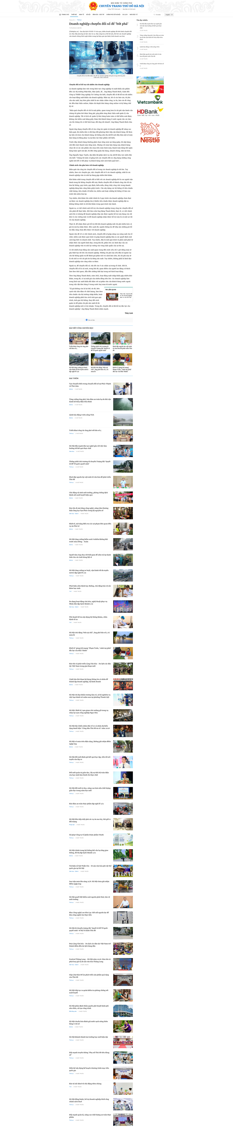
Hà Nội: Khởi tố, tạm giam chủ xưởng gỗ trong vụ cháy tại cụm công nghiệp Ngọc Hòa (88, 711)
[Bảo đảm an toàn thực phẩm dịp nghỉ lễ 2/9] (123, 808)
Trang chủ (65, 14)
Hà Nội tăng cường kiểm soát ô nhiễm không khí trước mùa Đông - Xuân (88, 540)
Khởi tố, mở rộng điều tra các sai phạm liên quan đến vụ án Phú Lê (90, 525)
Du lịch (125, 14)
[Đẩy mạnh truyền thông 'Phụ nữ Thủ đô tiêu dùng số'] (123, 1057)
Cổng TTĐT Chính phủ (114, 9)
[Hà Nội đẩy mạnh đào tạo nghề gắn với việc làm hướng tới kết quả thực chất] (123, 451)
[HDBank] (150, 112)
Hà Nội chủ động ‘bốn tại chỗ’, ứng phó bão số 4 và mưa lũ (99, 369)
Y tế (70, 591)
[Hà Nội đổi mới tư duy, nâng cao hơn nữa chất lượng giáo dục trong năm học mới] (123, 793)
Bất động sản (73, 1011)
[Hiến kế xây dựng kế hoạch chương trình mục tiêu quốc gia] (123, 1073)
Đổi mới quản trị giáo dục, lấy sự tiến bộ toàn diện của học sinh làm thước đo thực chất (89, 774)
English (168, 14)
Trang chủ (72, 20)
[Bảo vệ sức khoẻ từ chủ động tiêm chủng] (123, 1088)
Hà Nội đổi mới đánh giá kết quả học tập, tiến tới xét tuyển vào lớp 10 (89, 758)
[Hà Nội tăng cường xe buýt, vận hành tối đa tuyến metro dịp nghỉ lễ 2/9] (79, 359)
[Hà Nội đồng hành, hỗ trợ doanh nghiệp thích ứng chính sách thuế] (123, 1104)
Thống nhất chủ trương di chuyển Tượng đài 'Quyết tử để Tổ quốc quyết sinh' (100, 348)
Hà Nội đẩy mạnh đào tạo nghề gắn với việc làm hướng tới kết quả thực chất (88, 447)
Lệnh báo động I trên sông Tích (81, 415)
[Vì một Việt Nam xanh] (150, 80)
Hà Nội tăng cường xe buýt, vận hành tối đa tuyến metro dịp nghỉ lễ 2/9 (78, 369)
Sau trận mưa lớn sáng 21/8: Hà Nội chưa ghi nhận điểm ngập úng (89, 882)
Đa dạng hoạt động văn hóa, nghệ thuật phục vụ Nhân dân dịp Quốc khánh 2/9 (88, 602)
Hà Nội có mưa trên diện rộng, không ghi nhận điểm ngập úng (90, 742)
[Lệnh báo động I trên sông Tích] (123, 420)
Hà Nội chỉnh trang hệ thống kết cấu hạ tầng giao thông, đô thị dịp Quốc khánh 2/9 (88, 851)
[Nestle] (150, 133)
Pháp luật (71, 824)
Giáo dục (71, 451)
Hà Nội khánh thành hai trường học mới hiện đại (88, 1037)
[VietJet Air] (150, 89)
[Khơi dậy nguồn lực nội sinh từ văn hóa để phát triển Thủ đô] (122, 338)
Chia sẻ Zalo (91, 320)
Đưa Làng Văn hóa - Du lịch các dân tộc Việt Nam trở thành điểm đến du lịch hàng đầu (90, 945)
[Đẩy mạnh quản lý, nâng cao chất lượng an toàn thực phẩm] (123, 1119)
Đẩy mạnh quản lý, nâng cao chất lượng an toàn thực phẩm (90, 1116)
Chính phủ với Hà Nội (113, 14)
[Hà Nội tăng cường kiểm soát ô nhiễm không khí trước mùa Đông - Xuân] (123, 544)
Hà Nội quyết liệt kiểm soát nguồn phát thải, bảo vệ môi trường (89, 898)
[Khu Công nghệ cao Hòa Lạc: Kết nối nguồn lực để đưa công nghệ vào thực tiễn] (123, 917)
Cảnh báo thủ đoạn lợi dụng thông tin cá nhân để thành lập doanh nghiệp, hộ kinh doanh (88, 680)
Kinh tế (81, 14)
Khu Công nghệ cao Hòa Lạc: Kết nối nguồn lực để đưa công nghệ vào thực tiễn (89, 914)
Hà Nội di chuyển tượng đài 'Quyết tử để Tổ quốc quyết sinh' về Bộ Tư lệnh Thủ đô (88, 929)
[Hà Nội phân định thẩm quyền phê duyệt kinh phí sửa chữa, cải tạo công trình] (123, 1011)
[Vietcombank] (150, 99)
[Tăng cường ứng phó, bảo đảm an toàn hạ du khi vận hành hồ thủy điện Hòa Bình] (123, 404)
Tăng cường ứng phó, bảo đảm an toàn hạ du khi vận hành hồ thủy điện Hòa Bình (90, 400)
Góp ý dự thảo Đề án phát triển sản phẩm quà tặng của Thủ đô (89, 976)
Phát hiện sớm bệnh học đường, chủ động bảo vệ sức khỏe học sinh (90, 587)
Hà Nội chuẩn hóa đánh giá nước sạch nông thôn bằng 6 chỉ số (88, 1022)
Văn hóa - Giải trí (98, 14)
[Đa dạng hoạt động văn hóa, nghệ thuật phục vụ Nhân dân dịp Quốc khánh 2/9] (123, 606)
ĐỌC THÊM (73, 378)
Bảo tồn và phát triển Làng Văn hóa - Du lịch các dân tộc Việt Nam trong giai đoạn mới (90, 665)
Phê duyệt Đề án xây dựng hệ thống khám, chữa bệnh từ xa (88, 618)
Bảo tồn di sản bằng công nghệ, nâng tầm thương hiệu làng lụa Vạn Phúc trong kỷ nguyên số (88, 509)
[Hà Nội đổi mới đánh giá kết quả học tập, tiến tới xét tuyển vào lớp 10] (123, 762)
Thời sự (74, 14)
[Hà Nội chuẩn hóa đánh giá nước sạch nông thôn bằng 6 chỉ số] (123, 1026)
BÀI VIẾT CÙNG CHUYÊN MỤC (81, 328)
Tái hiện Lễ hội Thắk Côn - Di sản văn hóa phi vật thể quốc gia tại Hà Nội (90, 867)
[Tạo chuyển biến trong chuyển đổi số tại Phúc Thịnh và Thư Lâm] (123, 388)
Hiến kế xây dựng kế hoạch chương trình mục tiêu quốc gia (89, 1069)
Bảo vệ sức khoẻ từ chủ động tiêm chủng (85, 1084)
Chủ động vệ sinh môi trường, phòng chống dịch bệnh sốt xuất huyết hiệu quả (88, 494)
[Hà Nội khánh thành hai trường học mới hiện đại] (123, 1042)
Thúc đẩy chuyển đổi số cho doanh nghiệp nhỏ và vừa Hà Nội (126, 295)
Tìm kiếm (158, 14)
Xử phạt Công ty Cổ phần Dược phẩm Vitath (86, 835)
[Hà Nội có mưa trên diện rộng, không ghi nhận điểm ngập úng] (123, 746)
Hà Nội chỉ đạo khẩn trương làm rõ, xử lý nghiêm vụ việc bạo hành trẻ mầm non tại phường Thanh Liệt (89, 696)
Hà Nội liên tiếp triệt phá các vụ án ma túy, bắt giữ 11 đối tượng (90, 820)
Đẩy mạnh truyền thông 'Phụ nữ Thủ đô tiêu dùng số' (89, 1053)
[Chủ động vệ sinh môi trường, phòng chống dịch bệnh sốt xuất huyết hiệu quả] (123, 497)
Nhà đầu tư (134, 14)
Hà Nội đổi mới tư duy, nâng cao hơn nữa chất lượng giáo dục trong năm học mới (90, 789)
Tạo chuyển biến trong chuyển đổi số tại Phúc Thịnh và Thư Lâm (90, 385)
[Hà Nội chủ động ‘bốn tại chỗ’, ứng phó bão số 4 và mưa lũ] (100, 359)
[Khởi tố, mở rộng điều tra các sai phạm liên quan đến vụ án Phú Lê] (123, 528)
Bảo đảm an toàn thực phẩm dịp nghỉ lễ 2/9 (86, 804)
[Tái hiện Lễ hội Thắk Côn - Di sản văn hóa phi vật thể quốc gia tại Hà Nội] (123, 871)
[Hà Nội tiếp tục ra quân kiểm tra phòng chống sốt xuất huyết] (123, 995)
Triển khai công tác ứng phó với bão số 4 (78, 347)
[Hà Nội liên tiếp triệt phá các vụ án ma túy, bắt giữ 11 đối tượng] (123, 824)
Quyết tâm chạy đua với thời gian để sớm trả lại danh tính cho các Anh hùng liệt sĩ (90, 556)
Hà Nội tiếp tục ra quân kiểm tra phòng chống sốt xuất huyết (88, 991)
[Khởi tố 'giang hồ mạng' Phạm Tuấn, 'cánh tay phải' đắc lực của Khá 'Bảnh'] (122, 359)
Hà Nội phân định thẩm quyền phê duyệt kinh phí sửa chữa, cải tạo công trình (89, 1007)
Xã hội (88, 14)
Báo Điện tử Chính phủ (129, 9)
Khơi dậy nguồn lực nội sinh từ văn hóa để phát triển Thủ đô (122, 348)
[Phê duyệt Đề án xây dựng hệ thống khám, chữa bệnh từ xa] (123, 622)
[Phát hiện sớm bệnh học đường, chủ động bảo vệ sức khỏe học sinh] (123, 591)
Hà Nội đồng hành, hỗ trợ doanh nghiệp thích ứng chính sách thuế (89, 1100)
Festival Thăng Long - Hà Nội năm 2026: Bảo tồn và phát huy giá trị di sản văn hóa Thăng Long (90, 960)
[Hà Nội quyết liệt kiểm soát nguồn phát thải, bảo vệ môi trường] (123, 902)
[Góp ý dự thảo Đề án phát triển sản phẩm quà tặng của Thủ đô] (123, 979)
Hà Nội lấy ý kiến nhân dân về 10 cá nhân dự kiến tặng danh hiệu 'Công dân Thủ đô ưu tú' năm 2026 (89, 727)
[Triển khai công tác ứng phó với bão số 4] (79, 338)
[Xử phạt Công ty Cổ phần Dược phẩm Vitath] (123, 839)
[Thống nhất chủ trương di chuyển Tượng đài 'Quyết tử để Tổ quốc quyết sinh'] (100, 338)
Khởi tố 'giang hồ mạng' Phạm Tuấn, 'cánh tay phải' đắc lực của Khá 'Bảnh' (122, 369)
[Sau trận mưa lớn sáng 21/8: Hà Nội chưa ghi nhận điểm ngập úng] (123, 886)
